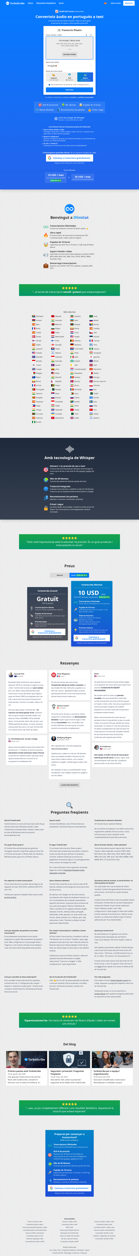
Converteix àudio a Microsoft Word (35, 1230)
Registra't (129, 3)
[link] (86, 35)
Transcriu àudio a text (34, 1222)
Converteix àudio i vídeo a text (104, 1227)
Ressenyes (80, 1250)
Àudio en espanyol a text (34, 1239)
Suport (87, 1250)
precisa (82, 471)
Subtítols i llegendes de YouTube (104, 1236)
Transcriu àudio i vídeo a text (104, 1222)
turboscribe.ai (99, 994)
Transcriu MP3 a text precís (35, 1233)
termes (73, 97)
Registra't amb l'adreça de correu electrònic (69, 163)
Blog (61, 3)
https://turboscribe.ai (59, 749)
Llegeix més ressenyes (69, 785)
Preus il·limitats (69, 170)
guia (99, 966)
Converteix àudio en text (34, 1236)
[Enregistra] (86, 35)
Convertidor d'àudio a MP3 (69, 1241)
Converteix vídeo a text (104, 1224)
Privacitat (83, 1253)
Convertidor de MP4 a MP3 (104, 1239)
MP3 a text (69, 1227)
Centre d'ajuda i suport (119, 980)
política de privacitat (86, 97)
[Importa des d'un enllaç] (91, 35)
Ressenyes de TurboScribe (69, 1233)
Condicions (76, 1253)
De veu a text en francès (69, 1239)
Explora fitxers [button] (69, 54)
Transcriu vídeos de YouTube (69, 1236)
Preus (30, 3)
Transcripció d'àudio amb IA (69, 1230)
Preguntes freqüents (46, 3)
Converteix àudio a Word (34, 1224)
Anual (79, 575)
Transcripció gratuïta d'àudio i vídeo (34, 1227)
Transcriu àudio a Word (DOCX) (104, 1230)
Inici (51, 1250)
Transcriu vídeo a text (69, 1222)
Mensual (60, 575)
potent (88, 471)
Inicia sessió (116, 3)
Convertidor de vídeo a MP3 (34, 1241)
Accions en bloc (10, 897)
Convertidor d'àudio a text (104, 1233)
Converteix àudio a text (69, 1224)
